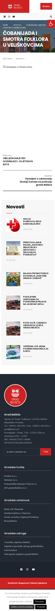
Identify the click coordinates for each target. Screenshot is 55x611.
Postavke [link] (41, 607)
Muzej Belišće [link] (10, 521)
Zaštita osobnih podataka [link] (22, 607)
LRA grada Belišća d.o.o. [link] (15, 487)
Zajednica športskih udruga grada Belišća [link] (23, 546)
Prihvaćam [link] (39, 601)
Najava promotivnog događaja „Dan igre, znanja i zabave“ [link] (36, 276)
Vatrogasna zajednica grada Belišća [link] (21, 554)
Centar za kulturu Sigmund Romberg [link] (21, 517)
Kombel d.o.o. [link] (10, 476)
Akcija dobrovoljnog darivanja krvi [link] (32, 221)
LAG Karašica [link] (10, 550)
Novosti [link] (17, 25)
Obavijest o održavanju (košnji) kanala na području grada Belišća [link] (36, 180)
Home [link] (5, 25)
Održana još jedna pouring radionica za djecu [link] (35, 349)
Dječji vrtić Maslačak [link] (13, 509)
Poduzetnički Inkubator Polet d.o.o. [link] (20, 483)
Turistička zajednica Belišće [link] (17, 542)
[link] (51, 23)
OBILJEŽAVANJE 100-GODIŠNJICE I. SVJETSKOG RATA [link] (18, 160)
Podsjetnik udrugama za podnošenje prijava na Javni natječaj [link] (34, 300)
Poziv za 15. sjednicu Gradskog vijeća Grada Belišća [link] (35, 325)
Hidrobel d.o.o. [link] (11, 479)
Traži (45, 451)
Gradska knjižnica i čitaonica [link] (17, 513)
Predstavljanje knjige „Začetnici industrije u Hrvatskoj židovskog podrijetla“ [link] (33, 248)
